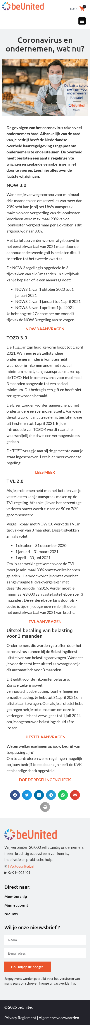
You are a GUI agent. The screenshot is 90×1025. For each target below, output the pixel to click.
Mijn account (16, 905)
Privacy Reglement (20, 1017)
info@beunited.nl (21, 866)
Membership (15, 896)
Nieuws (11, 914)
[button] (82, 21)
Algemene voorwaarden (59, 1017)
